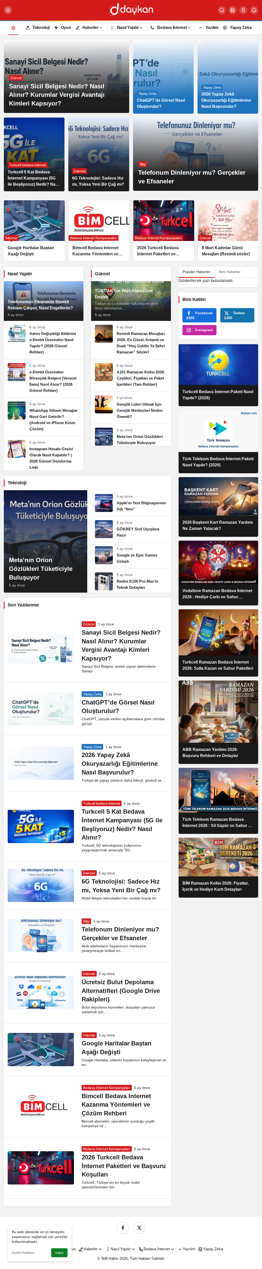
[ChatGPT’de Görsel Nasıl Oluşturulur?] (163, 77)
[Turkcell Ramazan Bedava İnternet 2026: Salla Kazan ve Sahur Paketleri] (218, 643)
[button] (232, 10)
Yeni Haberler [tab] (230, 272)
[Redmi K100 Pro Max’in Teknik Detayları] (131, 580)
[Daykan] (131, 10)
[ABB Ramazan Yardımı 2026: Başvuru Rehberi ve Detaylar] (218, 722)
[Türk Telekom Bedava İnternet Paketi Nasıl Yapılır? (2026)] (218, 441)
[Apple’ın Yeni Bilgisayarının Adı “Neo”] (131, 503)
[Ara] (222, 10)
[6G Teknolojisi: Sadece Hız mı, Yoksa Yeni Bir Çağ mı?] (98, 155)
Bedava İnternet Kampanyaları (106, 1088)
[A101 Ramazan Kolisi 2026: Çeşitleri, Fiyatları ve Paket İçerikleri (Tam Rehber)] (131, 375)
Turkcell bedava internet (101, 803)
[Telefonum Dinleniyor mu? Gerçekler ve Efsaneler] (195, 154)
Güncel (88, 624)
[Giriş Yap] (243, 10)
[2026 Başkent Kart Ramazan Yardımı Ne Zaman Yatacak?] (218, 507)
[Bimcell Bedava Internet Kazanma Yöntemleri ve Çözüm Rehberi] (99, 230)
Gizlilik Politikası (23, 1253)
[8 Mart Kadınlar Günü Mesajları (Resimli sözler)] (228, 230)
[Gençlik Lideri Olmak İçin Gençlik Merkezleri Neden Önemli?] (131, 408)
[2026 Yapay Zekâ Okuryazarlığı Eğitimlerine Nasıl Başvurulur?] (228, 77)
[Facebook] (123, 1228)
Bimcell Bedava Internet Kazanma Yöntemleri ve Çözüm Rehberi (116, 1105)
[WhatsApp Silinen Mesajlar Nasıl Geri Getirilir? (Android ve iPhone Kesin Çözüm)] (43, 417)
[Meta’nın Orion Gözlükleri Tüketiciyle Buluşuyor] (131, 435)
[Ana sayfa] (13, 27)
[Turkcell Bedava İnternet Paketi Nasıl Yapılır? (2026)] (218, 375)
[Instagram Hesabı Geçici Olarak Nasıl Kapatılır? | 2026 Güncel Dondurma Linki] (43, 453)
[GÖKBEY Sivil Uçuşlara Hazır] (131, 529)
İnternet (89, 873)
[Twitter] (139, 1228)
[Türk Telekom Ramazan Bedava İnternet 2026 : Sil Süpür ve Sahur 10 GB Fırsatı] (218, 801)
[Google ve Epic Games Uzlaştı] (131, 555)
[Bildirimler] (254, 10)
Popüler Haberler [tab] (196, 272)
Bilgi (86, 921)
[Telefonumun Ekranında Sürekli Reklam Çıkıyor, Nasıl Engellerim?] (43, 301)
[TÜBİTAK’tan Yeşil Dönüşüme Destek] (131, 301)
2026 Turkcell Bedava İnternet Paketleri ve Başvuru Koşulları (124, 1166)
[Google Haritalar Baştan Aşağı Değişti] (34, 230)
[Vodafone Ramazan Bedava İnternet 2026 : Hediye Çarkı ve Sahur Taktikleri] (218, 573)
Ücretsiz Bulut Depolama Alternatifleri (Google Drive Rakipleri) (121, 991)
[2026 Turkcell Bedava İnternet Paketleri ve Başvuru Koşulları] (163, 230)
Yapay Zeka (92, 694)
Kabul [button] (59, 1253)
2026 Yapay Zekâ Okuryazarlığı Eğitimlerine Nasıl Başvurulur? (120, 764)
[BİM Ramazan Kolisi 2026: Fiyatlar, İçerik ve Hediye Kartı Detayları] (218, 868)
